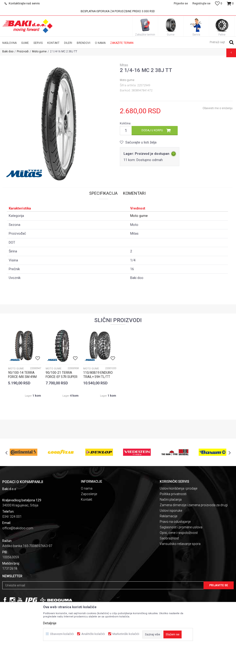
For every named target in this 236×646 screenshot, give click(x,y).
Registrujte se (201, 3)
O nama (86, 488)
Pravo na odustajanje (175, 521)
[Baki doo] (27, 26)
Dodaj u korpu (152, 130)
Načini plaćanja (171, 499)
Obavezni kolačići (62, 634)
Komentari (134, 193)
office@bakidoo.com (17, 528)
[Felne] (222, 25)
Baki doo (7, 51)
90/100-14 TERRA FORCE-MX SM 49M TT (22, 377)
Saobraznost (169, 538)
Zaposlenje (89, 494)
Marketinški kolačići (125, 634)
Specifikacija (103, 193)
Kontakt (86, 499)
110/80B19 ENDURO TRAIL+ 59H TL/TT (98, 375)
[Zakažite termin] (145, 25)
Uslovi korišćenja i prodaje (178, 488)
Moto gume (39, 51)
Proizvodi (23, 51)
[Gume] (171, 25)
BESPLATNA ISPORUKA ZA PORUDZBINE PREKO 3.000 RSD (118, 11)
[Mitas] (25, 173)
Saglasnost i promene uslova (181, 527)
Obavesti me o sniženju (218, 108)
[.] (31, 600)
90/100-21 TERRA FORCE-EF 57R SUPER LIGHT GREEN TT (61, 377)
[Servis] (196, 25)
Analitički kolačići (93, 634)
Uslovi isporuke (171, 510)
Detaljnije (49, 623)
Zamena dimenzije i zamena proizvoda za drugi (194, 505)
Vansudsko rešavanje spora (180, 544)
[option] (118, 11)
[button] (222, 42)
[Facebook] (5, 600)
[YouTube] (20, 600)
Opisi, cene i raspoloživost (179, 533)
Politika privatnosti (173, 494)
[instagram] (12, 600)
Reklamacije (168, 516)
